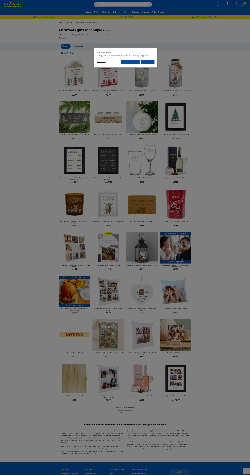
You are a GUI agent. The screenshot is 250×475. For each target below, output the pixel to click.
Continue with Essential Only (130, 62)
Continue (147, 62)
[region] (125, 58)
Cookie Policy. (141, 56)
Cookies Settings (101, 62)
